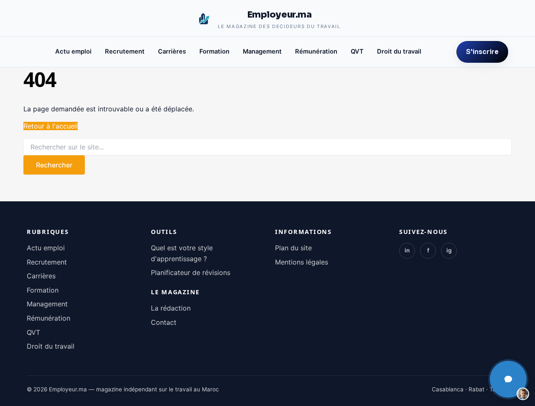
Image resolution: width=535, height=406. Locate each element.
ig (449, 250)
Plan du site (293, 248)
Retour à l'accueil (50, 126)
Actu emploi (73, 51)
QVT (357, 51)
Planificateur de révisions (190, 272)
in (407, 250)
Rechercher (54, 165)
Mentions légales (301, 262)
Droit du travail (399, 51)
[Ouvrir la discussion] (508, 379)
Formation (214, 51)
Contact (163, 322)
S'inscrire (482, 52)
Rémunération (316, 51)
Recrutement (125, 51)
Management (262, 51)
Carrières (172, 51)
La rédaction (171, 308)
